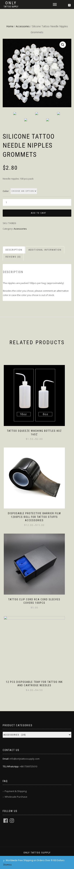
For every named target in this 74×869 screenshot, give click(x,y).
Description (14, 249)
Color (6, 191)
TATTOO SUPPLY (11, 6)
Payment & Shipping (16, 791)
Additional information (44, 249)
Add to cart (38, 213)
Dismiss (7, 864)
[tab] (14, 250)
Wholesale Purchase (16, 796)
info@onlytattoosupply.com (25, 758)
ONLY (11, 3)
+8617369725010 (28, 766)
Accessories (23, 26)
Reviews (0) (13, 256)
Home (9, 26)
